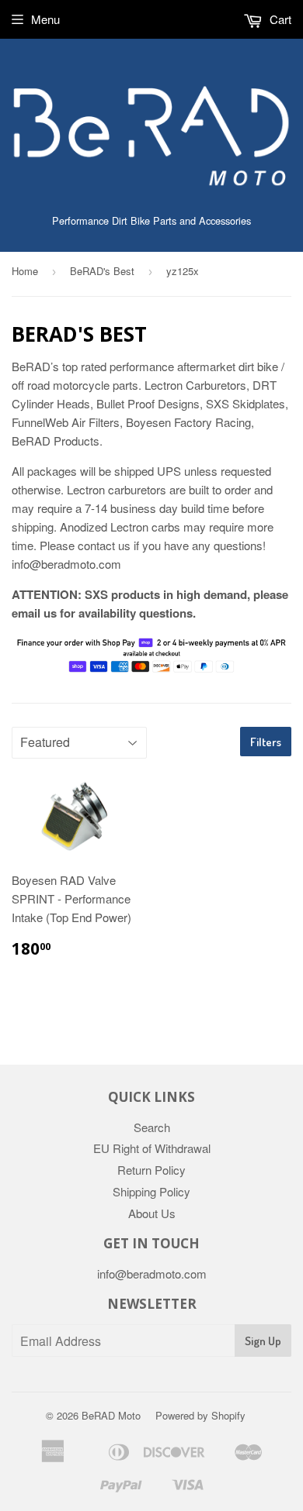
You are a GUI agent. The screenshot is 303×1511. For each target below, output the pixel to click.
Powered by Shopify (200, 1415)
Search (152, 1127)
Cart (278, 19)
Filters (265, 742)
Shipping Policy (151, 1191)
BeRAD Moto (111, 1415)
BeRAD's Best (102, 270)
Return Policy (151, 1170)
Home (25, 270)
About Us (152, 1213)
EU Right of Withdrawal (152, 1148)
